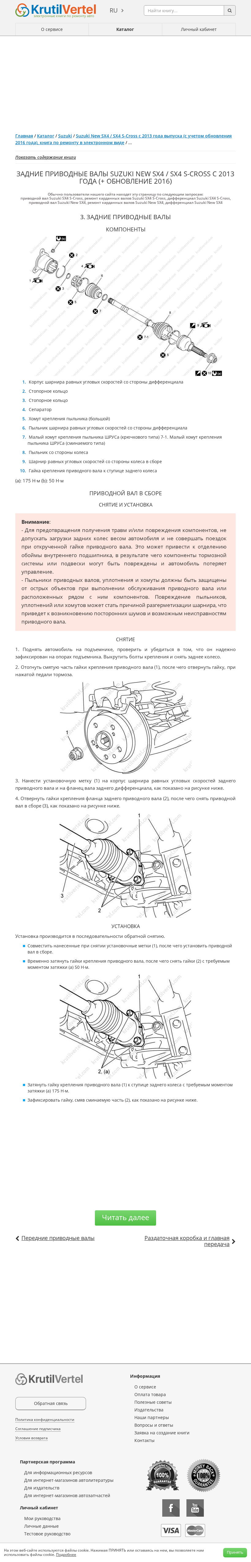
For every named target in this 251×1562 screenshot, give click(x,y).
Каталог (125, 29)
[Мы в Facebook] (171, 1508)
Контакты (144, 1440)
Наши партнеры (151, 1417)
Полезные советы (153, 1402)
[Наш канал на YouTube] (195, 1508)
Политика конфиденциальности (44, 1419)
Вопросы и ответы (153, 1425)
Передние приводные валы (58, 1238)
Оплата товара (150, 1394)
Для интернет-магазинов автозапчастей (67, 1495)
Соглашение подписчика (38, 1428)
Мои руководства (42, 1518)
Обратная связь (51, 1403)
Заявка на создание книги (161, 1433)
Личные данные (41, 1526)
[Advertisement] (125, 82)
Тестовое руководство (47, 1534)
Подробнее (66, 1554)
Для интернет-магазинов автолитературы (69, 1480)
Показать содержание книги (45, 157)
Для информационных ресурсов (58, 1472)
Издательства (148, 1410)
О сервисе (52, 29)
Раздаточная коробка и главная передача (187, 1241)
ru (114, 10)
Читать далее (125, 1217)
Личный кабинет (199, 29)
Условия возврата (31, 1437)
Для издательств (41, 1488)
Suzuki (65, 136)
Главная (24, 136)
